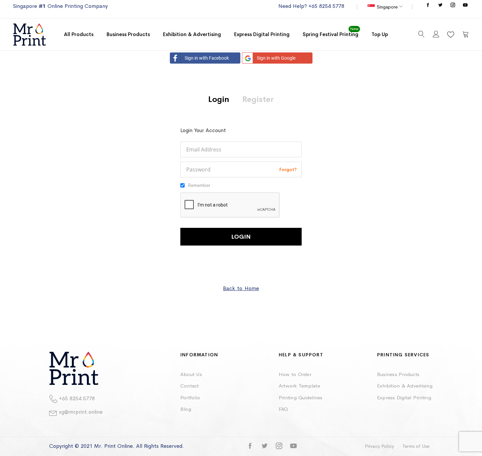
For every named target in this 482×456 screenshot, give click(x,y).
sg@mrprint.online (81, 411)
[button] (385, 7)
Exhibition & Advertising (404, 386)
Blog (185, 409)
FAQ (283, 409)
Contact (189, 386)
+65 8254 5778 (77, 398)
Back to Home (241, 288)
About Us (191, 374)
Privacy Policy (379, 446)
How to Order (295, 374)
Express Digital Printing (404, 397)
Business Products (398, 374)
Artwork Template (299, 386)
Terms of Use (416, 446)
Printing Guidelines (301, 397)
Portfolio (190, 397)
